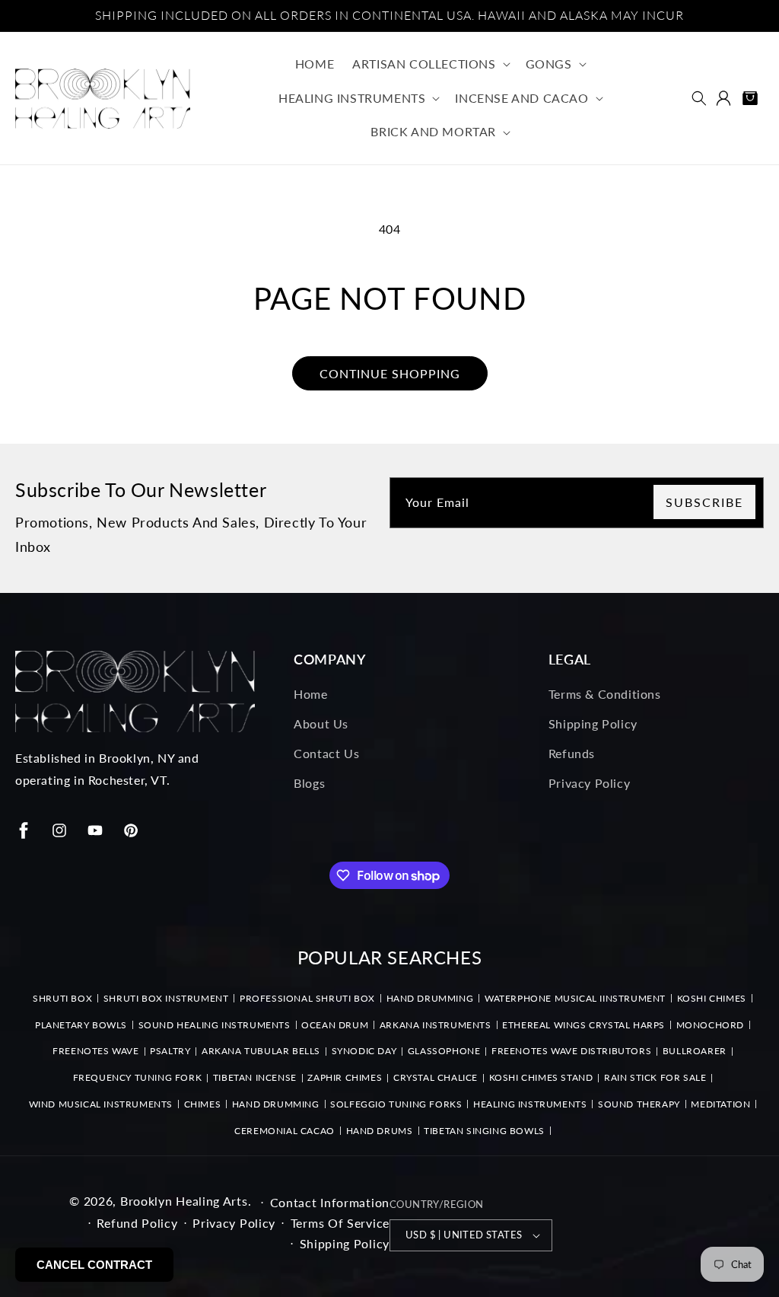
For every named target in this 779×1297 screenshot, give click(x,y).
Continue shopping (390, 373)
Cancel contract (94, 1264)
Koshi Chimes (711, 998)
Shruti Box (62, 998)
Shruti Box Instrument (166, 998)
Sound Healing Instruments (214, 1025)
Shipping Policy (593, 723)
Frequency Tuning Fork (137, 1077)
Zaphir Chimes (344, 1077)
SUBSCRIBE (704, 502)
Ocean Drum (334, 1025)
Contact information (330, 1202)
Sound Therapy (639, 1104)
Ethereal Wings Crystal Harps (583, 1025)
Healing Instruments (530, 1104)
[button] (429, 64)
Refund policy (137, 1223)
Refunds (571, 753)
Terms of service (340, 1223)
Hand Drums (379, 1130)
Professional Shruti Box (307, 998)
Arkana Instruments (435, 1025)
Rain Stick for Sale (655, 1077)
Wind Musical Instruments (101, 1104)
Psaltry (170, 1050)
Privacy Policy (589, 783)
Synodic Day (364, 1050)
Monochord (710, 1025)
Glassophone (444, 1050)
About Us (321, 723)
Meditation (720, 1104)
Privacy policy (233, 1223)
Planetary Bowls (81, 1025)
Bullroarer (695, 1050)
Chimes (202, 1104)
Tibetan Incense (255, 1077)
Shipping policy (345, 1243)
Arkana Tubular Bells (261, 1050)
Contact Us (326, 753)
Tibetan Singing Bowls (484, 1130)
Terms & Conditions (604, 694)
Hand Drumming (430, 998)
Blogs (309, 783)
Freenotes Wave (95, 1050)
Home (310, 694)
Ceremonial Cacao (284, 1130)
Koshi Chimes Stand (541, 1077)
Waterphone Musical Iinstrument (575, 998)
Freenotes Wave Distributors (571, 1050)
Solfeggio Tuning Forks (396, 1104)
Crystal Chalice (435, 1077)
